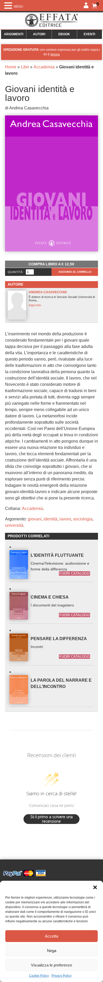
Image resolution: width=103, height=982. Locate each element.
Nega (51, 950)
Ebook (64, 34)
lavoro (65, 519)
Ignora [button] (55, 54)
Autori (39, 34)
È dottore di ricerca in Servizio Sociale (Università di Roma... (62, 298)
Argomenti (13, 34)
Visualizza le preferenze (51, 965)
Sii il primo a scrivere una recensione (51, 819)
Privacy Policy (62, 976)
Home (10, 67)
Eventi (89, 34)
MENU (18, 6)
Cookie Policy (39, 976)
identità (50, 519)
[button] (95, 887)
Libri (25, 67)
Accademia (44, 67)
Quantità (15, 272)
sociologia (82, 519)
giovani (34, 519)
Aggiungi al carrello (74, 271)
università (14, 525)
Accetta (51, 936)
